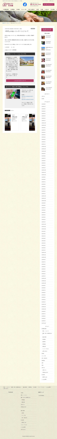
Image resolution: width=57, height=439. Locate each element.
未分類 (43, 98)
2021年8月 (43, 233)
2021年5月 (43, 240)
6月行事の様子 (48, 53)
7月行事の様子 (48, 41)
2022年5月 (43, 212)
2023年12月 (44, 170)
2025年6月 (43, 132)
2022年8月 (43, 205)
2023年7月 (43, 181)
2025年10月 (44, 125)
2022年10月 (44, 200)
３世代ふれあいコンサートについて (14, 118)
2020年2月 (43, 273)
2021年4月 (43, 243)
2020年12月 (44, 252)
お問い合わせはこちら (49, 4)
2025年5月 (43, 134)
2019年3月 (43, 297)
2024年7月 (43, 158)
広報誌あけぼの (45, 372)
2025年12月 (44, 122)
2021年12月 (44, 224)
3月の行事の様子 (49, 70)
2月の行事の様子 (49, 76)
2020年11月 (44, 254)
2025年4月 (43, 137)
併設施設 (44, 339)
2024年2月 (43, 165)
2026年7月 (43, 106)
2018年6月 (43, 316)
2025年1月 (43, 144)
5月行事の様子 (48, 58)
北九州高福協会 (41, 395)
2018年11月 (44, 306)
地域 (42, 365)
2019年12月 (44, 278)
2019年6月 (43, 292)
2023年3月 (43, 188)
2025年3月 (43, 139)
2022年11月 (44, 198)
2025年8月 (43, 127)
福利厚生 (44, 341)
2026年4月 (43, 113)
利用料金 (43, 360)
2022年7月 (43, 207)
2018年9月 (43, 311)
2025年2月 (43, 141)
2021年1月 (43, 250)
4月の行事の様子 (49, 64)
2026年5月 (43, 111)
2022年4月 (43, 214)
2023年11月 (44, 172)
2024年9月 (43, 153)
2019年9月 (43, 285)
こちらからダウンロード (20, 80)
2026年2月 (43, 118)
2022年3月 (43, 217)
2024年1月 (43, 167)
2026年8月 (43, 104)
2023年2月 (43, 191)
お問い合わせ (44, 351)
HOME (22, 392)
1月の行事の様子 (49, 81)
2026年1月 (43, 120)
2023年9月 (43, 177)
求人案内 (43, 374)
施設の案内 (25, 387)
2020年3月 (43, 271)
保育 (42, 362)
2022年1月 (43, 221)
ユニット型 (44, 355)
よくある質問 (44, 379)
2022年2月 (43, 219)
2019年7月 (43, 290)
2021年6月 (43, 238)
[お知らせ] (8, 122)
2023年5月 (43, 184)
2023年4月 (43, 186)
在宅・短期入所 (44, 358)
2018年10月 (44, 309)
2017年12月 (44, 323)
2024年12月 (44, 146)
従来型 (43, 353)
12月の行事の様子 (49, 87)
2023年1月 (43, 193)
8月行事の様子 (48, 35)
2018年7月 (43, 313)
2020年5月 (43, 266)
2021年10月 (44, 228)
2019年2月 (43, 299)
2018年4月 (43, 320)
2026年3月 (43, 115)
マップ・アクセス (45, 348)
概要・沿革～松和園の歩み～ (47, 334)
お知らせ (32, 28)
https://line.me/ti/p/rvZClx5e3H (28, 99)
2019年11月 (44, 280)
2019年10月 (44, 283)
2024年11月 (44, 148)
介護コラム (23, 404)
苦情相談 (44, 344)
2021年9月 (43, 231)
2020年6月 (43, 264)
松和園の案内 (44, 328)
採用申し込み (44, 377)
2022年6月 (43, 210)
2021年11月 (44, 226)
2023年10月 (44, 174)
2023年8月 (43, 179)
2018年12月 (44, 304)
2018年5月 (43, 318)
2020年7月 (43, 261)
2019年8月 (43, 287)
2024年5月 (43, 160)
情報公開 (44, 346)
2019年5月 (43, 294)
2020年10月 (44, 257)
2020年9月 (43, 259)
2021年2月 (43, 247)
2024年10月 (44, 151)
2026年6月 (43, 108)
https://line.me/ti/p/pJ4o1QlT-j (27, 96)
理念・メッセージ (6, 387)
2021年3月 (43, 245)
